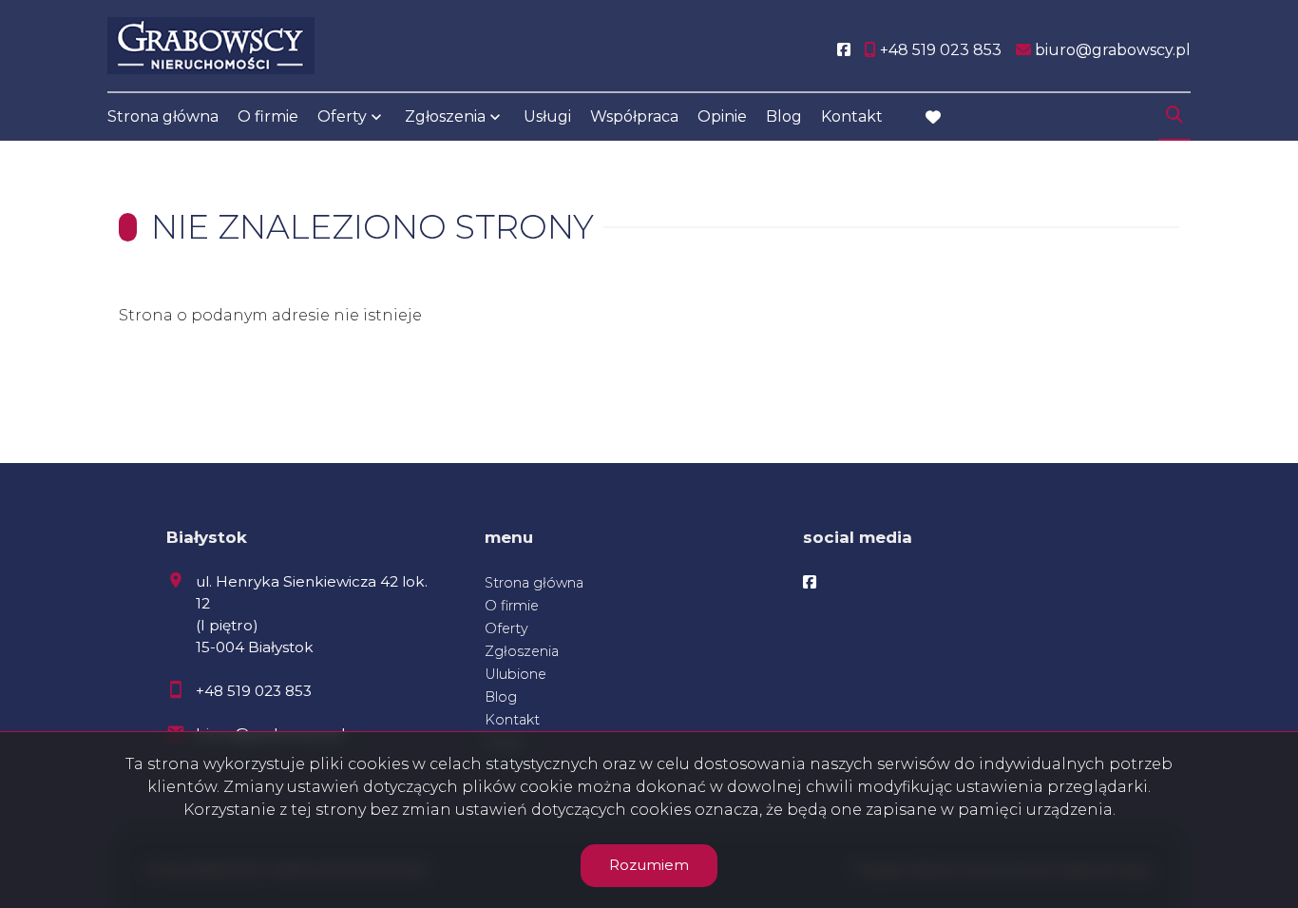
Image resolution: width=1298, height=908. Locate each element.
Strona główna (163, 116)
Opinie (722, 116)
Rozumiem (649, 865)
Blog (784, 116)
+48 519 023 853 (254, 691)
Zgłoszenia (522, 651)
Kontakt (852, 116)
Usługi (547, 116)
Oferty (342, 116)
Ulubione (515, 674)
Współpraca (634, 116)
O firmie (268, 116)
